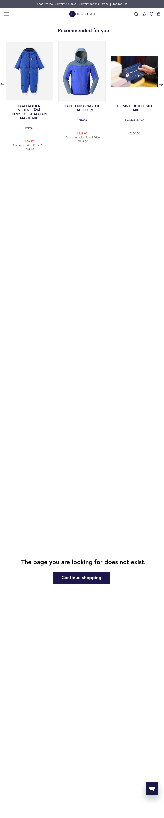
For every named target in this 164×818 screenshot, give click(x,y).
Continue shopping (81, 578)
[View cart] (159, 14)
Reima (29, 117)
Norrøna (82, 113)
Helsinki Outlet (134, 113)
